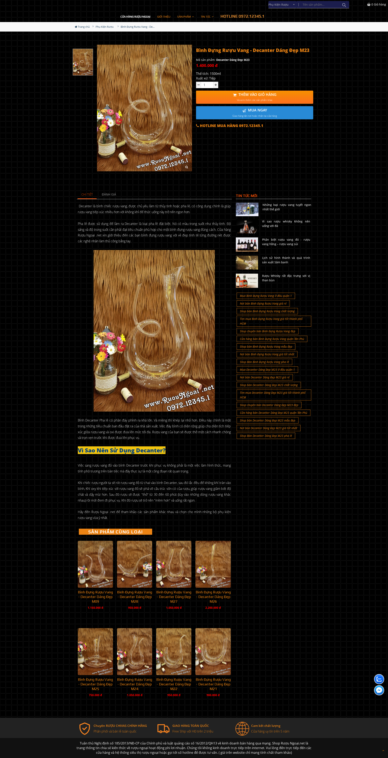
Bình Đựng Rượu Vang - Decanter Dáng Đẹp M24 (134, 684)
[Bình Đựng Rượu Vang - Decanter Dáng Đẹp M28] (134, 564)
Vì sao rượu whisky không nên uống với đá (286, 223)
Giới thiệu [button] (163, 16)
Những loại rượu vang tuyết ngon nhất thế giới (287, 207)
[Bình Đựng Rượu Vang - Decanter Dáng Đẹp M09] (95, 564)
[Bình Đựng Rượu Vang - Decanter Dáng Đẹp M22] (173, 651)
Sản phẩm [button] (184, 16)
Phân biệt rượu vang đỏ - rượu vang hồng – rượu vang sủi (286, 242)
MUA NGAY (254, 113)
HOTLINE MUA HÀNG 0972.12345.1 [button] (231, 125)
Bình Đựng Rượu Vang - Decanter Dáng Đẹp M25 (95, 684)
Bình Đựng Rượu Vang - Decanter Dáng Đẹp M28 (134, 596)
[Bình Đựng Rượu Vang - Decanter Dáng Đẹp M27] (173, 564)
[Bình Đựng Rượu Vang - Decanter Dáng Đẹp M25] (95, 651)
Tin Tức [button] (206, 16)
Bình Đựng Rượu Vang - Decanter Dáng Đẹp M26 (213, 596)
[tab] (87, 195)
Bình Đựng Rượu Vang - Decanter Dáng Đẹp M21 (213, 684)
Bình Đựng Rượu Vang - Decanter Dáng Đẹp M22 (173, 684)
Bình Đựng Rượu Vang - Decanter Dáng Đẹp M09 (95, 596)
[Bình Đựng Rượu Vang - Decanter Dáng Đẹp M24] (134, 651)
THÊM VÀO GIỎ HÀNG (256, 97)
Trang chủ (83, 27)
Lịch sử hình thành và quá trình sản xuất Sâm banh (286, 260)
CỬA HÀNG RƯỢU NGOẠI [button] (135, 16)
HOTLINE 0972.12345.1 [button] (242, 16)
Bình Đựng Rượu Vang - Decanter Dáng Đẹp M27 (173, 596)
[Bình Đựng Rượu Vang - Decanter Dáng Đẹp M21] (213, 651)
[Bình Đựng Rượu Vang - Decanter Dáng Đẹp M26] (213, 564)
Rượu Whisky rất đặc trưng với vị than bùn (286, 278)
